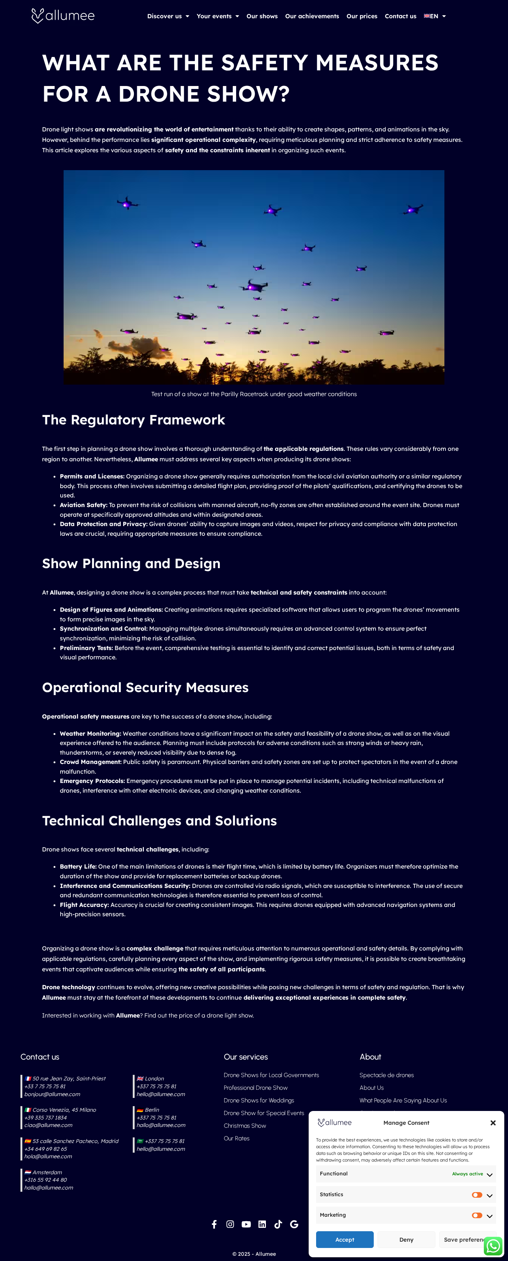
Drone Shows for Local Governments (271, 1075)
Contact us (401, 16)
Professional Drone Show (256, 1087)
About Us (372, 1087)
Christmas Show (245, 1125)
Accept (344, 1239)
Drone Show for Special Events (264, 1113)
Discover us (164, 16)
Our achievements (312, 16)
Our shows (262, 16)
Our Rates (237, 1138)
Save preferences (468, 1239)
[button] (493, 1123)
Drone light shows (67, 129)
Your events (214, 16)
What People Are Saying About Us (403, 1100)
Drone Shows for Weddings (259, 1100)
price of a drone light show (216, 1015)
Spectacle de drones (387, 1075)
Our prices (362, 16)
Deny (406, 1239)
